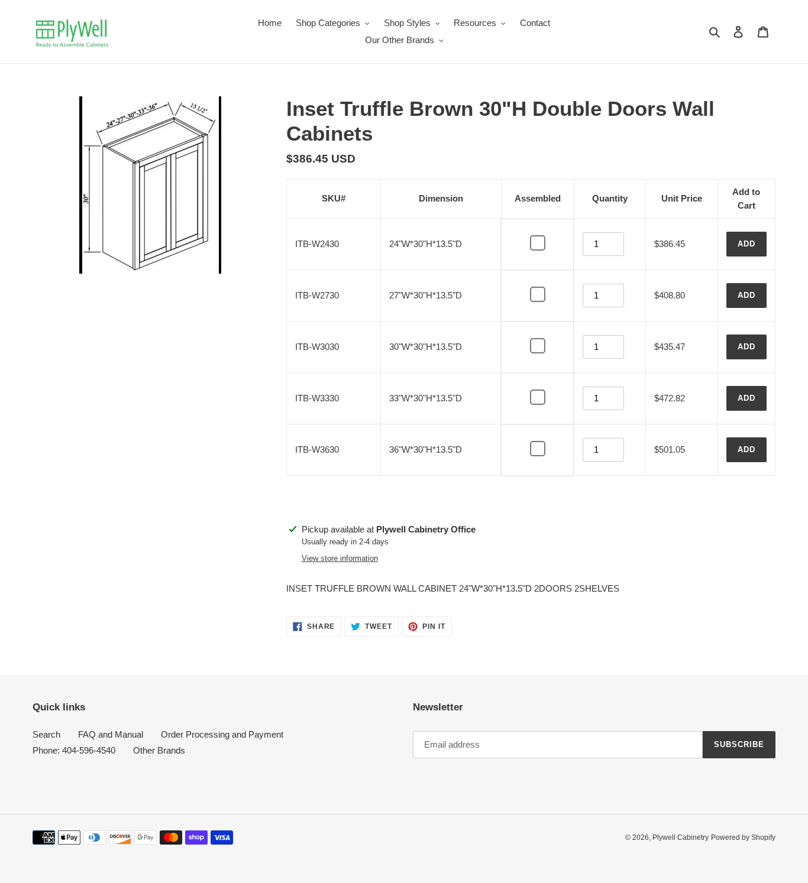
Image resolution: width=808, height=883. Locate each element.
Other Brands (159, 750)
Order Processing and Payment (222, 734)
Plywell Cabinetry (680, 837)
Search (46, 734)
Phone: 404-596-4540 (74, 750)
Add (746, 243)
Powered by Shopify (743, 837)
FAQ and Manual (110, 734)
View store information (340, 558)
